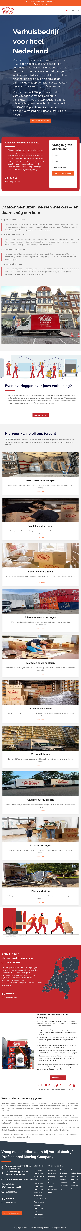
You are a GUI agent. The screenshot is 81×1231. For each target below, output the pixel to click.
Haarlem (28, 983)
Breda (15, 983)
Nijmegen (21, 983)
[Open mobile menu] (79, 10)
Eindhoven (16, 980)
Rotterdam (25, 978)
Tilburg (9, 983)
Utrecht (9, 980)
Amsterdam (15, 978)
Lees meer (40, 491)
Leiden (34, 983)
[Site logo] (7, 10)
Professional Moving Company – (40, 1228)
